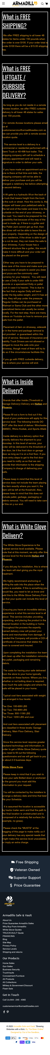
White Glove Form (12, 767)
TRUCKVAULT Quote (13, 933)
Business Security (11, 969)
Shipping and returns (12, 952)
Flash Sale (8, 988)
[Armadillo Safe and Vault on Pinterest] (7, 1012)
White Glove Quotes (12, 929)
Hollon (38, 403)
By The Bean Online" (35, 1029)
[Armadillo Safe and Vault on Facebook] (4, 1012)
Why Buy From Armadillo (14, 926)
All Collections (9, 982)
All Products (8, 979)
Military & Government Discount (18, 985)
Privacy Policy (9, 945)
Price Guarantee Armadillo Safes (18, 923)
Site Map (7, 942)
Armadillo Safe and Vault (24, 1026)
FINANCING (9, 936)
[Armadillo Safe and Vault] (25, 3)
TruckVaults (8, 972)
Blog (5, 939)
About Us (7, 920)
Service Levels (10, 949)
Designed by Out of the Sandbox (25, 1032)
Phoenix (7, 407)
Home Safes (8, 963)
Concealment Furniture (13, 976)
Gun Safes (8, 966)
